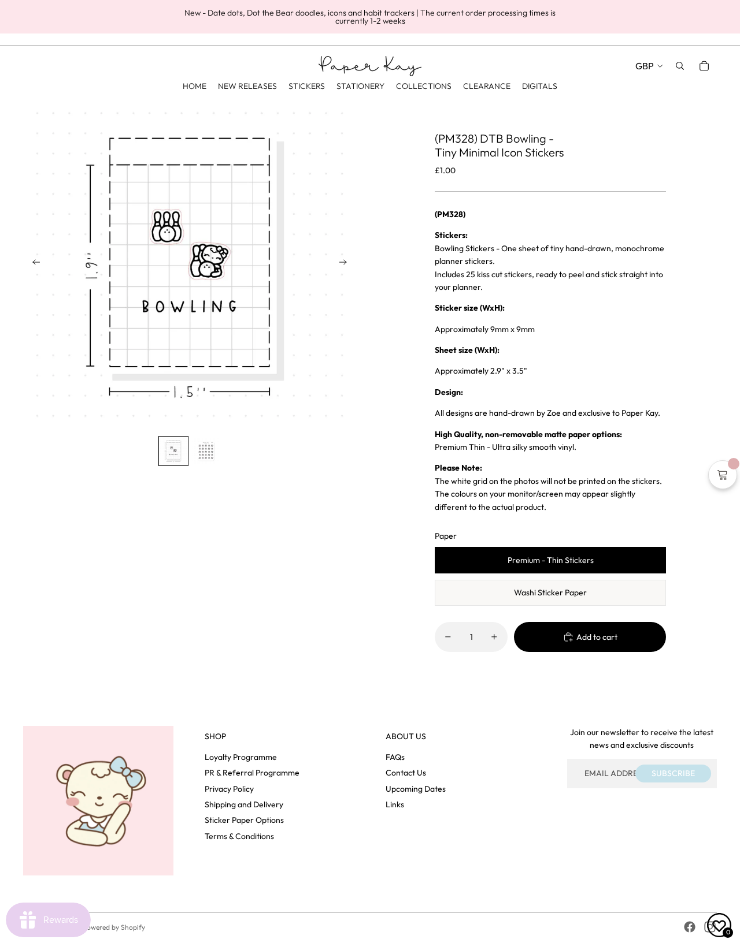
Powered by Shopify (114, 927)
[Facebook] (690, 927)
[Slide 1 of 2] (173, 451)
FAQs (395, 757)
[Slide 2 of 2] (206, 451)
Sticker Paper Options (244, 820)
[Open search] (680, 66)
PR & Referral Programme (252, 772)
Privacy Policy (229, 789)
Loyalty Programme (241, 757)
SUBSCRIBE (673, 773)
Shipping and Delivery (244, 804)
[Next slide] (346, 264)
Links (395, 804)
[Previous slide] (32, 264)
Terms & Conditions (239, 836)
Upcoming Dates (416, 789)
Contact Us (406, 772)
